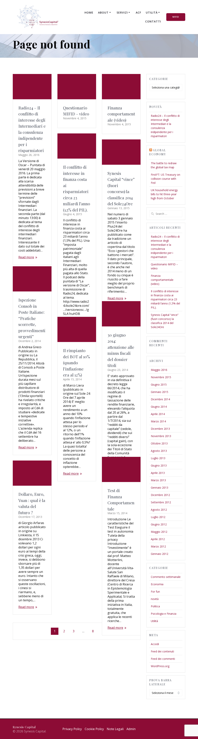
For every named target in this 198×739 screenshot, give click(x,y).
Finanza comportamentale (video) (121, 114)
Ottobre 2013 (159, 443)
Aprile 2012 (158, 539)
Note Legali (115, 729)
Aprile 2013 (158, 473)
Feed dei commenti (163, 659)
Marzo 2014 (158, 421)
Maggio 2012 (159, 532)
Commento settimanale (166, 577)
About (103, 12)
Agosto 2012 (159, 509)
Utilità (152, 12)
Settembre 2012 (161, 502)
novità (155, 599)
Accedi (155, 644)
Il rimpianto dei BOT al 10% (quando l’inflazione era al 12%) (76, 362)
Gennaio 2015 (159, 392)
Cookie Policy (94, 729)
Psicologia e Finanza (163, 613)
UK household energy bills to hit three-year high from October (164, 194)
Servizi (122, 12)
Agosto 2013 (159, 451)
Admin (131, 729)
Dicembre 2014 (160, 399)
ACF (138, 12)
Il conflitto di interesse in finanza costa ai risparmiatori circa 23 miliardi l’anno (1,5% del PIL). (165, 299)
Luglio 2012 (158, 517)
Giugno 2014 (159, 406)
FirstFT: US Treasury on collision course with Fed (165, 179)
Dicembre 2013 (160, 429)
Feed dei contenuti (162, 651)
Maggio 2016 (159, 370)
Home (88, 12)
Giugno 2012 (159, 524)
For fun (155, 591)
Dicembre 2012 (160, 495)
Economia (157, 584)
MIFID (175, 16)
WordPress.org (160, 666)
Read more (26, 257)
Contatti (153, 21)
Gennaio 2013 (159, 487)
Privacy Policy (72, 729)
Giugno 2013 (159, 465)
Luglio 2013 (158, 458)
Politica (155, 606)
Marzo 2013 (158, 480)
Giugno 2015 (159, 384)
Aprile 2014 (158, 414)
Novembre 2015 (161, 377)
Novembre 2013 (161, 436)
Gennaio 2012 (159, 554)
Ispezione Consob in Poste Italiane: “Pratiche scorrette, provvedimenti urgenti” (31, 318)
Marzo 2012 (158, 546)
